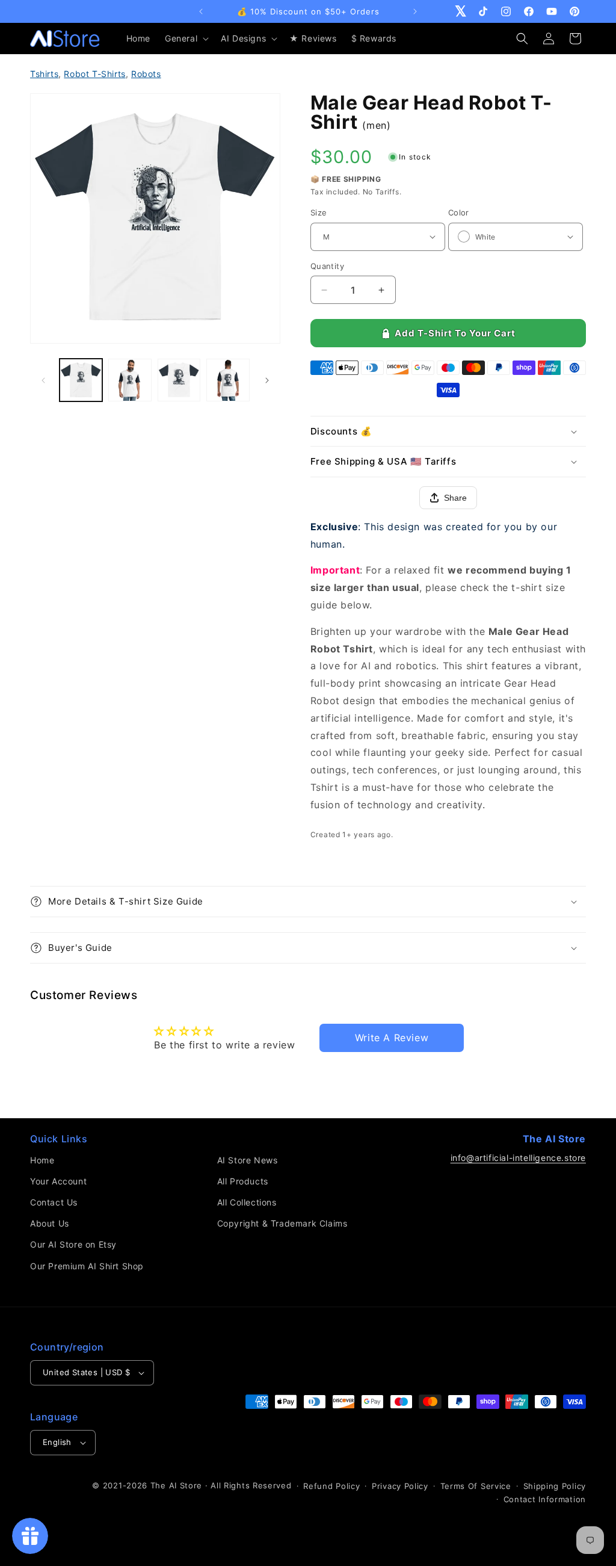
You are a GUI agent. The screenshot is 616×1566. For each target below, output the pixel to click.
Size (318, 212)
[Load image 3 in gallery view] (179, 380)
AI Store (186, 1485)
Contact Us (54, 1202)
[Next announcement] (415, 11)
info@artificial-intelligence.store (518, 1158)
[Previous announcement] (201, 11)
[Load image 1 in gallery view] (81, 380)
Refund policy (331, 1486)
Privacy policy (400, 1486)
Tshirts (44, 74)
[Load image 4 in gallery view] (227, 380)
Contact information (545, 1499)
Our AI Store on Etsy (73, 1244)
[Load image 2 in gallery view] (129, 380)
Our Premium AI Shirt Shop (87, 1266)
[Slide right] (267, 380)
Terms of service (475, 1486)
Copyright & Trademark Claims (282, 1223)
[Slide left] (43, 380)
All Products (242, 1181)
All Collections (247, 1202)
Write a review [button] (391, 1038)
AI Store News (247, 1160)
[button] (186, 38)
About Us (49, 1223)
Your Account (58, 1181)
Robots (146, 74)
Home (42, 1160)
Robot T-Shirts (94, 74)
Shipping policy (555, 1486)
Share (455, 498)
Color (458, 212)
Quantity (327, 266)
